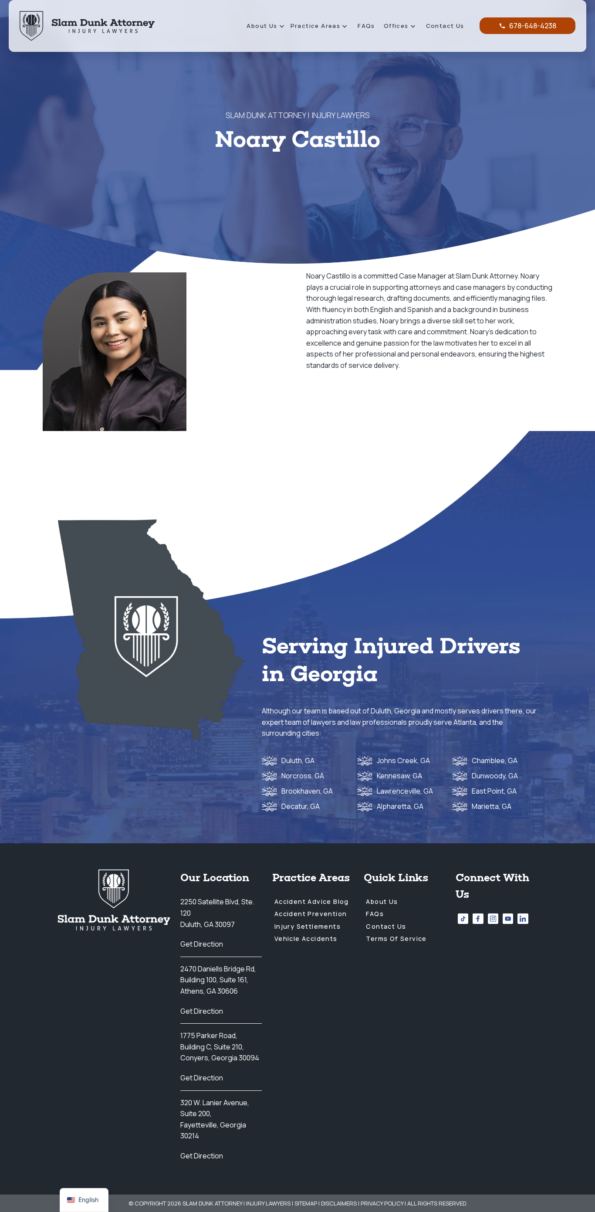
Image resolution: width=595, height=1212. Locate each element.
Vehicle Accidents (306, 938)
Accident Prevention (310, 914)
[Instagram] (493, 918)
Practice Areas (316, 26)
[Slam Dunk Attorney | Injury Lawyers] (87, 26)
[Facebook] (478, 918)
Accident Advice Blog (311, 901)
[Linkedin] (522, 918)
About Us (262, 26)
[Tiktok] (463, 918)
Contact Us (445, 26)
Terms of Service (396, 938)
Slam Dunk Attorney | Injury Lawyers (237, 1203)
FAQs (366, 26)
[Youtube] (508, 918)
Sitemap (305, 1203)
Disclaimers (339, 1203)
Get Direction (201, 944)
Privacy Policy (382, 1203)
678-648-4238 (532, 26)
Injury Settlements (307, 926)
